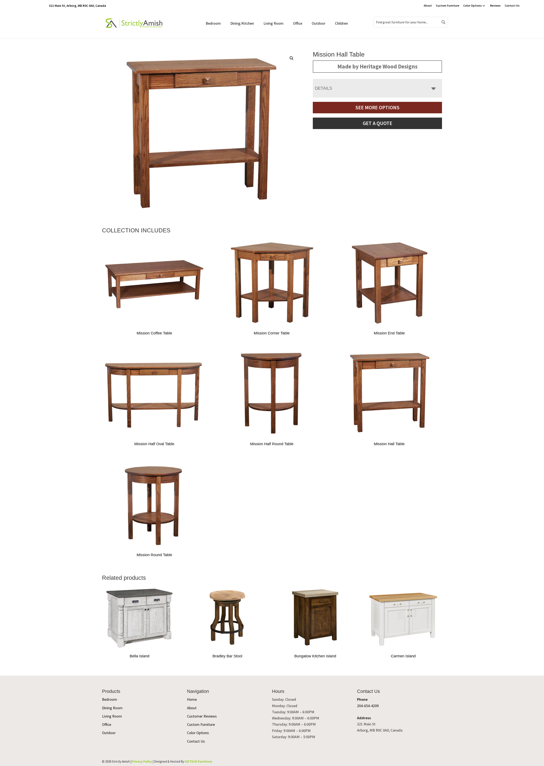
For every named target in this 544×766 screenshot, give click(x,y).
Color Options (472, 5)
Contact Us (512, 5)
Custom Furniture (447, 5)
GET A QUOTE (377, 123)
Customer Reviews (202, 716)
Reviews (495, 5)
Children (341, 23)
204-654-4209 (368, 705)
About (428, 5)
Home (192, 699)
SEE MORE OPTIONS (377, 107)
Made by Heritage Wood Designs (377, 66)
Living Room (273, 23)
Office (297, 23)
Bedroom (213, 23)
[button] (291, 58)
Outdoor (318, 23)
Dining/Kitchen (242, 23)
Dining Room (112, 707)
